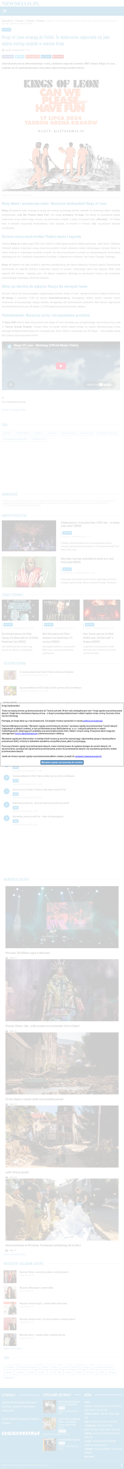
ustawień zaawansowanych (88, 756)
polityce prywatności (93, 721)
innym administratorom (26, 733)
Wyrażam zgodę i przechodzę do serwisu (62, 762)
